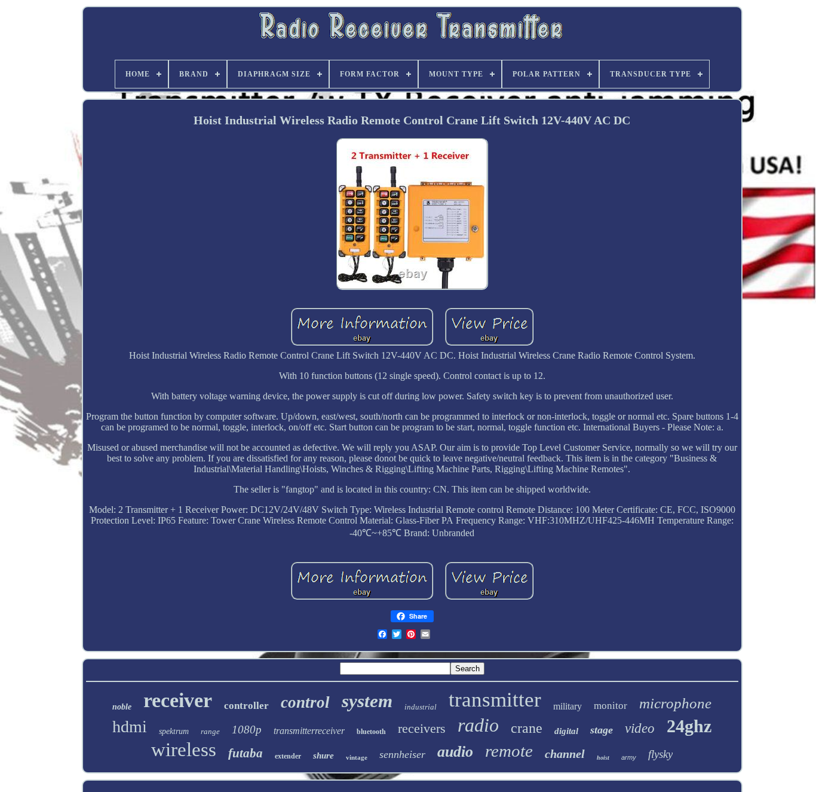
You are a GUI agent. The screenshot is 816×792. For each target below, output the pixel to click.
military (567, 706)
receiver (177, 700)
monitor (610, 705)
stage (601, 730)
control (305, 702)
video (640, 728)
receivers (422, 728)
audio (455, 751)
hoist (603, 757)
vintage (356, 757)
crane (526, 728)
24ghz (689, 726)
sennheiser (402, 754)
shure (323, 755)
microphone (675, 703)
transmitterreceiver (309, 731)
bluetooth (371, 731)
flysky (660, 754)
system (367, 700)
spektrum (174, 731)
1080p (247, 729)
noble (121, 706)
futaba (245, 753)
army (628, 757)
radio (478, 725)
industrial (420, 706)
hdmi (129, 726)
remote (509, 750)
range (210, 731)
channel (565, 753)
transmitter (495, 699)
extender (288, 756)
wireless (183, 749)
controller (246, 705)
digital (566, 731)
